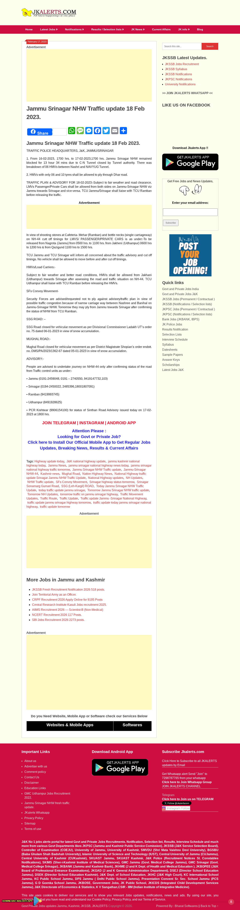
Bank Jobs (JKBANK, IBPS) (180, 319)
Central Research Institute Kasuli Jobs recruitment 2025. (69, 604)
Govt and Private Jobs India (180, 289)
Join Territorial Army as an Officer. (54, 594)
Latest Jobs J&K (173, 369)
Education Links (35, 788)
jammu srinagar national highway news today (98, 465)
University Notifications (180, 84)
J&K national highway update (86, 461)
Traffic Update (68, 498)
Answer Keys (171, 359)
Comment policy (35, 771)
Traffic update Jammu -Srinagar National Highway (113, 498)
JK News (136, 29)
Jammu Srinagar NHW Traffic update (96, 469)
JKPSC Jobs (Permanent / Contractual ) (188, 309)
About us (30, 761)
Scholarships (171, 364)
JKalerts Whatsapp (37, 812)
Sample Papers (172, 354)
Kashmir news (49, 473)
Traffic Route (48, 498)
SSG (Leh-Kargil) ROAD (77, 486)
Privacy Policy (33, 818)
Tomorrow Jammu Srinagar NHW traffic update (118, 490)
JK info (182, 29)
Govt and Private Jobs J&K (180, 294)
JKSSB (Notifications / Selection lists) (187, 304)
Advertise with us (35, 766)
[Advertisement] (89, 75)
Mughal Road (71, 473)
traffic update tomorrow (55, 506)
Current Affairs (161, 29)
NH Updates (134, 477)
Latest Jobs (47, 29)
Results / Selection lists (106, 29)
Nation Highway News (97, 473)
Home (29, 29)
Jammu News (57, 465)
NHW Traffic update (40, 482)
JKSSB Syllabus (176, 69)
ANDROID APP (121, 422)
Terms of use (32, 828)
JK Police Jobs (172, 324)
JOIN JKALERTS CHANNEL (181, 786)
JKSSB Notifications (178, 74)
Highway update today (49, 461)
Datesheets (169, 349)
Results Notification (175, 329)
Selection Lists (172, 334)
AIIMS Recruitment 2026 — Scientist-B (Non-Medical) (67, 609)
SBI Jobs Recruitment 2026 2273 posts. (58, 619)
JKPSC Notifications (178, 79)
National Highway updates (105, 477)
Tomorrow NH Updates (42, 494)
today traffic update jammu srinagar (62, 490)
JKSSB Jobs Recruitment (182, 64)
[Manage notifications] (231, 902)
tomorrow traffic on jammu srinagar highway (89, 494)
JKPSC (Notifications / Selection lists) (187, 314)
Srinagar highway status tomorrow (111, 482)
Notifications (73, 29)
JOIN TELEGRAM (59, 422)
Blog (200, 29)
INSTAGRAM (91, 422)
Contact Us (31, 777)
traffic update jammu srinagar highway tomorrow (59, 502)
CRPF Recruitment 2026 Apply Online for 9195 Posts (67, 599)
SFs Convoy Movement (71, 482)
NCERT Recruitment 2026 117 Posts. (57, 614)
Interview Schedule (175, 339)
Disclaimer (31, 782)
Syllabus (168, 344)
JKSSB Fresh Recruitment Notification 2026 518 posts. (68, 589)
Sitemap (29, 823)
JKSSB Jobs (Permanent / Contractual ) (188, 299)
